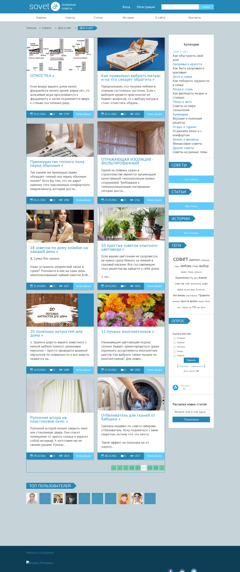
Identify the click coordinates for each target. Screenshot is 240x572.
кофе (205, 283)
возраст (184, 272)
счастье (179, 283)
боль (207, 301)
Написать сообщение (40, 552)
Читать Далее (83, 114)
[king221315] (84, 498)
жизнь (203, 277)
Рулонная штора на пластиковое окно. (48, 419)
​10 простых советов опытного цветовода (129, 247)
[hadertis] (97, 498)
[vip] (150, 498)
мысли (201, 301)
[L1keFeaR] (110, 498)
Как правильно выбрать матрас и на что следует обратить (131, 78)
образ (185, 307)
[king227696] (45, 498)
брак (190, 271)
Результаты (183, 366)
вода (187, 289)
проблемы (195, 283)
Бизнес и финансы (186, 139)
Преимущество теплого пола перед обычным (57, 164)
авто (196, 278)
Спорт (176, 266)
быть (203, 307)
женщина (205, 260)
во (190, 307)
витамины (179, 295)
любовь (185, 266)
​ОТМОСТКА (40, 76)
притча (185, 301)
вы (198, 307)
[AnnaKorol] (71, 498)
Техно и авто (182, 102)
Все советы (191, 179)
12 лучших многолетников (126, 331)
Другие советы (183, 148)
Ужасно (180, 355)
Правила (203, 295)
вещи (192, 289)
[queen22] (123, 498)
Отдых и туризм (184, 127)
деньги (198, 271)
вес (179, 307)
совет (180, 259)
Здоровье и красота (187, 64)
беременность (184, 277)
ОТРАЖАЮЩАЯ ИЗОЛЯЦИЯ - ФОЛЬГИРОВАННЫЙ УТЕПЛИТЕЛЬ (127, 161)
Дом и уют (180, 51)
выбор (204, 266)
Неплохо (181, 347)
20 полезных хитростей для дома (56, 333)
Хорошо (180, 342)
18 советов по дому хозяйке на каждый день (59, 250)
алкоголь (176, 301)
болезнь (200, 289)
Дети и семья (182, 76)
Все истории (191, 233)
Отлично (181, 338)
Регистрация (146, 7)
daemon (194, 260)
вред (180, 289)
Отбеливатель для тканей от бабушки (128, 417)
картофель (191, 295)
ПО (194, 307)
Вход (126, 7)
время (193, 301)
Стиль (195, 266)
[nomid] (58, 498)
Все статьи (191, 206)
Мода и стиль (183, 89)
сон (187, 283)
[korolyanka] (136, 498)
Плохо (180, 351)
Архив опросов (197, 366)
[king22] (32, 498)
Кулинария (180, 114)
